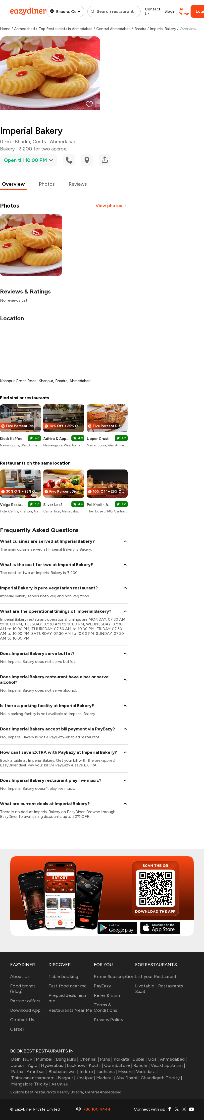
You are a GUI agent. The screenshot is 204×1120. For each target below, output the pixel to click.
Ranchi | (141, 1065)
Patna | (18, 1071)
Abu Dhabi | (128, 1078)
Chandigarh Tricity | (161, 1078)
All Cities (59, 1084)
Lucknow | (77, 1065)
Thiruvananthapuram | (34, 1078)
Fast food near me (68, 986)
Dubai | (140, 1059)
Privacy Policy (108, 1019)
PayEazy (102, 986)
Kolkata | (123, 1059)
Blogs (169, 11)
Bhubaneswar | (63, 1071)
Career (17, 1029)
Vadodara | (147, 1071)
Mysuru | (126, 1071)
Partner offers (25, 1001)
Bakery (7, 149)
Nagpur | (66, 1078)
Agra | (34, 1065)
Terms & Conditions (105, 1007)
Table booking (63, 976)
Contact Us (152, 11)
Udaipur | (86, 1078)
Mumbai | (45, 1059)
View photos (109, 205)
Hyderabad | (53, 1065)
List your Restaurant (156, 976)
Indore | (87, 1071)
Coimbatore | (118, 1065)
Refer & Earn (107, 995)
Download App (25, 1010)
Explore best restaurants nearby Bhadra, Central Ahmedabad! (66, 1092)
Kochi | (96, 1065)
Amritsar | (37, 1071)
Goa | (153, 1059)
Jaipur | (19, 1065)
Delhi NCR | (23, 1059)
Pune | (106, 1059)
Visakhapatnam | (168, 1065)
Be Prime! (185, 11)
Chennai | (89, 1059)
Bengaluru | (67, 1059)
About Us (20, 976)
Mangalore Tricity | (31, 1084)
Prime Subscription (114, 976)
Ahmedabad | (173, 1059)
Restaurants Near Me (70, 1010)
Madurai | (105, 1078)
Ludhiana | (107, 1071)
